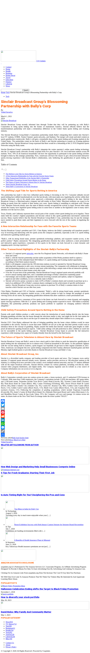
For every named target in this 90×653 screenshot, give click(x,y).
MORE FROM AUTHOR (29, 445)
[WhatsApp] (45, 423)
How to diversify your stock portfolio (20, 597)
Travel (8, 78)
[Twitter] (45, 405)
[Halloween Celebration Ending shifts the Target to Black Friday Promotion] (13, 586)
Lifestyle (9, 84)
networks (30, 253)
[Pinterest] (45, 412)
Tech (8, 92)
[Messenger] (45, 427)
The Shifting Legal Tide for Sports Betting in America (24, 174)
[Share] (45, 435)
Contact (8, 67)
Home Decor (10, 75)
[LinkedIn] (45, 420)
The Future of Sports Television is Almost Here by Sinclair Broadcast (29, 182)
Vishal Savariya (7, 112)
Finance (8, 82)
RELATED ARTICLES (10, 445)
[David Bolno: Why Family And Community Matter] (45, 609)
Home (8, 69)
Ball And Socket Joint (20, 438)
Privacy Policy (11, 647)
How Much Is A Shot (17, 440)
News (8, 86)
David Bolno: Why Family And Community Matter (26, 612)
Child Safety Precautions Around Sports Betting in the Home (26, 180)
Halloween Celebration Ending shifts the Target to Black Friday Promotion (39, 589)
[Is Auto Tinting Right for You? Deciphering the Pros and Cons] (45, 492)
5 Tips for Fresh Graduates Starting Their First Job (27, 473)
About (8, 645)
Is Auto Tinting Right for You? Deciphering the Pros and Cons (33, 495)
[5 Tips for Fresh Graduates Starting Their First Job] (10, 470)
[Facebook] (45, 401)
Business (9, 73)
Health (8, 71)
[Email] (45, 408)
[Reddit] (45, 416)
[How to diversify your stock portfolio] (7, 594)
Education (9, 80)
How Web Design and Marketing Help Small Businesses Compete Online (38, 466)
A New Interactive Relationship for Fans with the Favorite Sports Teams (30, 176)
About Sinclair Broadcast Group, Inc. (18, 184)
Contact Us (10, 643)
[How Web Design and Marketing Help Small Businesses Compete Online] (45, 464)
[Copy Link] (45, 431)
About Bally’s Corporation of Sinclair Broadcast (22, 186)
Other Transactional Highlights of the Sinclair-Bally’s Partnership (27, 178)
